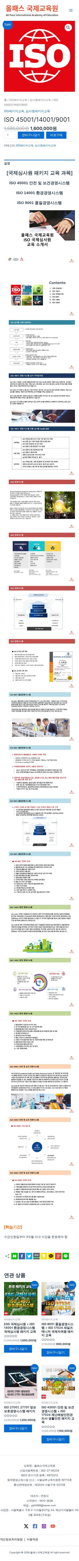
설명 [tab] (7, 163)
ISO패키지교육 (18, 99)
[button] (68, 27)
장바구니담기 (31, 135)
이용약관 (32, 1539)
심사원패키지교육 (40, 99)
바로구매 (56, 135)
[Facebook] (35, 1526)
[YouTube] (52, 1526)
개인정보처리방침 (11, 1539)
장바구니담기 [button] (18, 1349)
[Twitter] (26, 1526)
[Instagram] (44, 1526)
